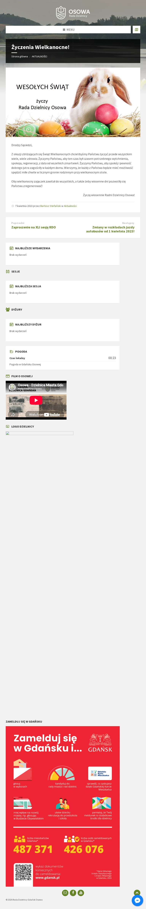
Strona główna (19, 56)
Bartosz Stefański (50, 206)
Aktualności (70, 206)
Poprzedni (18, 223)
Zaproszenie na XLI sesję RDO (33, 227)
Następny (128, 223)
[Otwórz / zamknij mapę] (136, 29)
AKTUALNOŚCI (39, 56)
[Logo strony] (73, 18)
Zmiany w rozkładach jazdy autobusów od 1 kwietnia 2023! (110, 229)
